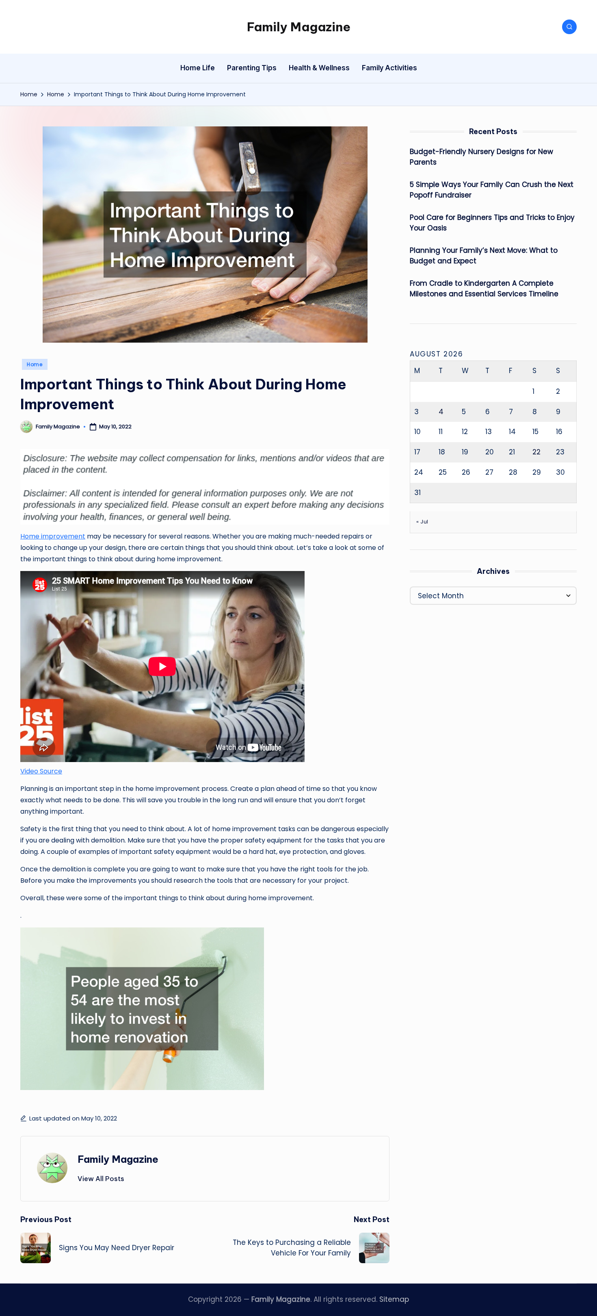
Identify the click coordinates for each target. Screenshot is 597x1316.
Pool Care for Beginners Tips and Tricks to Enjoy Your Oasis (492, 223)
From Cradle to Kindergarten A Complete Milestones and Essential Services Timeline (484, 288)
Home (35, 364)
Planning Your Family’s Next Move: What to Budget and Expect (484, 255)
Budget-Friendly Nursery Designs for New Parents (481, 157)
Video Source (41, 771)
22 (536, 451)
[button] (101, 1179)
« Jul (422, 522)
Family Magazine (298, 27)
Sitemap (394, 1299)
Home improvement (52, 536)
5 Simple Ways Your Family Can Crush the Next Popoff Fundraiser (491, 190)
